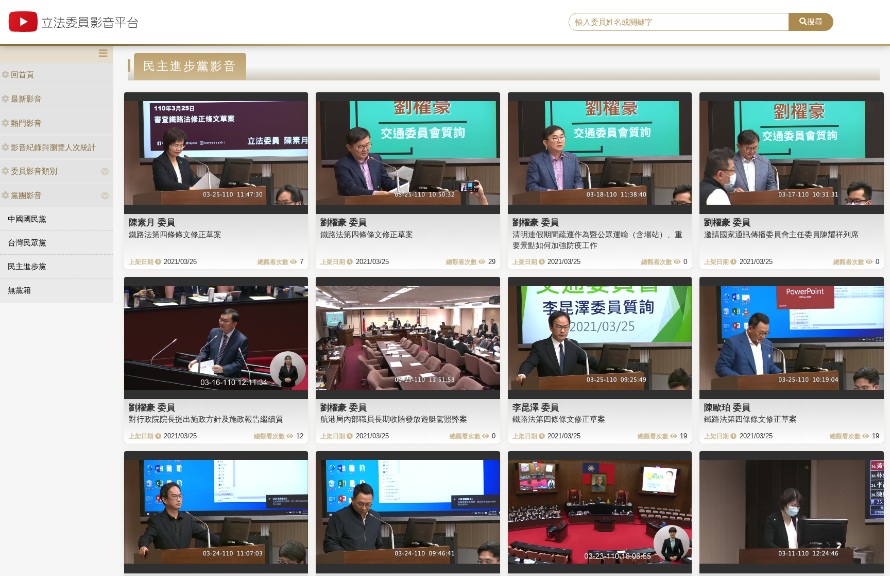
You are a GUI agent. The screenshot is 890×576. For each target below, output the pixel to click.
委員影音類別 (34, 171)
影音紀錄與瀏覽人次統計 (53, 147)
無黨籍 (19, 290)
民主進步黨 (27, 266)
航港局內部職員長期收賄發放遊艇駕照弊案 (393, 419)
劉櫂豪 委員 (343, 222)
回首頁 (22, 74)
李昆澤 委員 (535, 407)
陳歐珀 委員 (727, 407)
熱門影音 (26, 123)
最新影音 (26, 98)
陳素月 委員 (152, 222)
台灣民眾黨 (27, 242)
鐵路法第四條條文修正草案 (175, 234)
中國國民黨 (27, 219)
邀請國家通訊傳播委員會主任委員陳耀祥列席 (781, 234)
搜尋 (815, 21)
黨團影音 (26, 195)
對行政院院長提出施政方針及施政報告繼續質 (206, 419)
